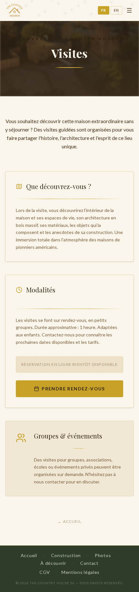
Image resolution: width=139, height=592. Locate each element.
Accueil (29, 555)
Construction (66, 555)
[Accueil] (14, 10)
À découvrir (53, 563)
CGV (44, 572)
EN (116, 10)
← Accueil (69, 521)
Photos (103, 555)
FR (103, 10)
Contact (89, 563)
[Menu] (129, 10)
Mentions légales (80, 572)
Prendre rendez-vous (73, 388)
